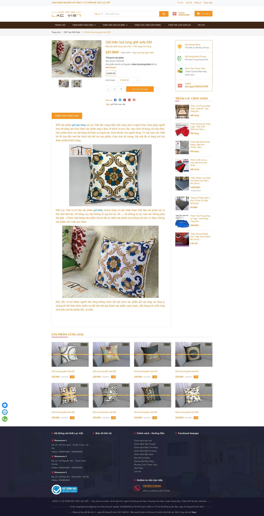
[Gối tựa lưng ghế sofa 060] (193, 395)
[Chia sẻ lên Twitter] (120, 100)
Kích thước (110, 80)
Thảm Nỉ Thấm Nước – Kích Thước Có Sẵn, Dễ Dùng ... (200, 200)
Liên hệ (189, 3)
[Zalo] (5, 412)
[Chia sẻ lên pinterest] (124, 100)
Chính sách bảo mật (143, 440)
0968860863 (64, 480)
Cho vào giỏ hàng (140, 89)
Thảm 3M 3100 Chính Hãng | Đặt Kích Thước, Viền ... (200, 144)
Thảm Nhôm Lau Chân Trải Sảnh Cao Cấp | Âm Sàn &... (200, 180)
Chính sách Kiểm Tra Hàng (146, 447)
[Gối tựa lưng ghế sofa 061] (193, 354)
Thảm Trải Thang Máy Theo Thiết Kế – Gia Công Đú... (200, 108)
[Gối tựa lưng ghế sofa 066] (70, 395)
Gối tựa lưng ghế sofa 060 (187, 412)
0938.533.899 (201, 86)
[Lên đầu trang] (259, 508)
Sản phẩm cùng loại (68, 334)
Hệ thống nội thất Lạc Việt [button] (68, 433)
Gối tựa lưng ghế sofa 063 (145, 371)
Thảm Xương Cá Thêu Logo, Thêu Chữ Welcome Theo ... (200, 126)
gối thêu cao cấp (118, 104)
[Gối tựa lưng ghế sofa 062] (152, 395)
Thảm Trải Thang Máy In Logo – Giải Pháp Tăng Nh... (200, 218)
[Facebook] (5, 405)
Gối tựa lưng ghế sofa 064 (104, 412)
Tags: (108, 104)
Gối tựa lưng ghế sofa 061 (187, 371)
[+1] (129, 100)
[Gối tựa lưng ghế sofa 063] (152, 354)
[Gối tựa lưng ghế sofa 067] (70, 354)
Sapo (194, 512)
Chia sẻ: (109, 100)
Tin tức (180, 3)
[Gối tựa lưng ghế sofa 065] (111, 354)
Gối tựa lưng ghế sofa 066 (63, 412)
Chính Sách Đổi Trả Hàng (145, 451)
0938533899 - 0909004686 (70, 452)
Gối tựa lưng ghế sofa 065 (104, 371)
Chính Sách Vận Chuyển (145, 444)
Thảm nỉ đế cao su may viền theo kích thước (198, 162)
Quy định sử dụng (142, 458)
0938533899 (183, 15)
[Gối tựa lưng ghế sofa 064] (111, 395)
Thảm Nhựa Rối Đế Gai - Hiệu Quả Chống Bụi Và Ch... (200, 236)
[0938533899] (5, 419)
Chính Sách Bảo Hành (143, 454)
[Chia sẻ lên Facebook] (115, 100)
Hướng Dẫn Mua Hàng (144, 461)
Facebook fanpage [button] (188, 433)
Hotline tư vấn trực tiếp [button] (150, 480)
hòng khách (146, 64)
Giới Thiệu (138, 468)
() (205, 14)
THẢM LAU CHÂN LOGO (191, 98)
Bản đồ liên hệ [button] (104, 433)
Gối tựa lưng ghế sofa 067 (63, 371)
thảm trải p (136, 64)
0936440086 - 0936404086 (70, 468)
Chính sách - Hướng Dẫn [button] (150, 433)
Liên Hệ (137, 471)
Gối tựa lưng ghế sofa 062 (145, 412)
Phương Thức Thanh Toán (145, 464)
